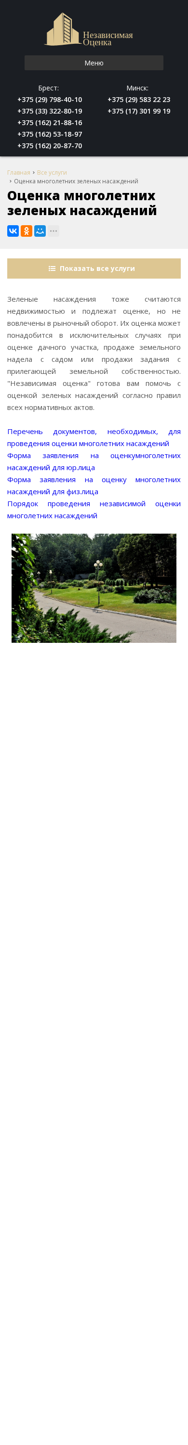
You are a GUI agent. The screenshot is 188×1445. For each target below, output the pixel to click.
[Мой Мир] (40, 231)
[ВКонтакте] (13, 231)
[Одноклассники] (26, 231)
